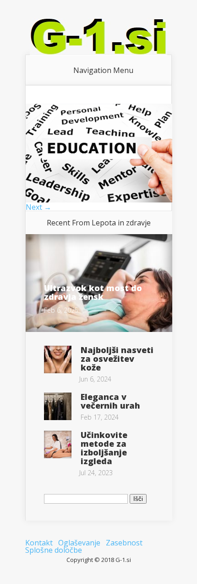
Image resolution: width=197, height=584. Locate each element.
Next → (38, 207)
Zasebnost (124, 543)
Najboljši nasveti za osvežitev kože (117, 358)
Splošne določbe (53, 550)
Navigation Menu (103, 70)
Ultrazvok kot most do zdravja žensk (93, 292)
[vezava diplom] (99, 200)
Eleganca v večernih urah (110, 401)
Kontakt (39, 543)
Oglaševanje (79, 543)
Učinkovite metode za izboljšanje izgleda (104, 447)
